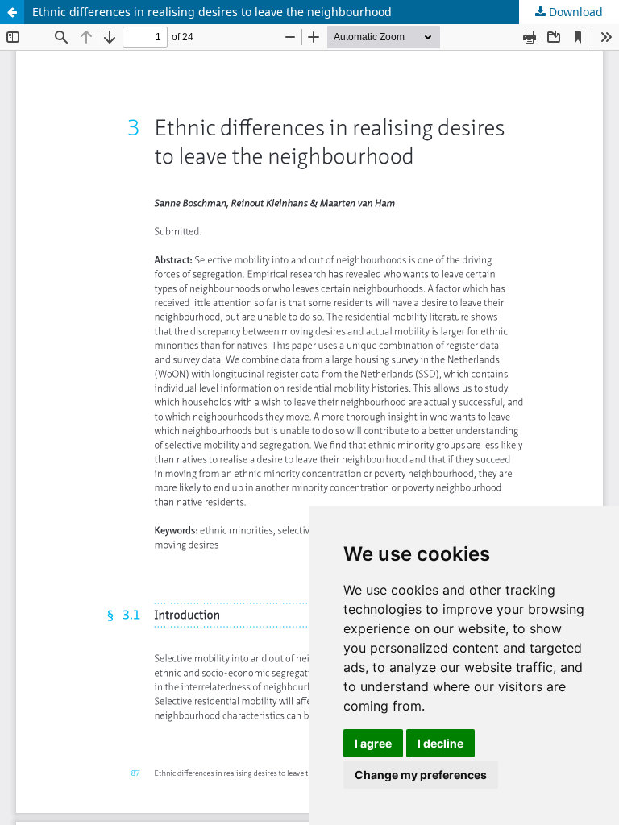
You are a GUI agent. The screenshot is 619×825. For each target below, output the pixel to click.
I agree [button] (373, 743)
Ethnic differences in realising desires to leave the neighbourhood (212, 11)
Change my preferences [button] (421, 774)
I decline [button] (440, 743)
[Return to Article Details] (12, 12)
